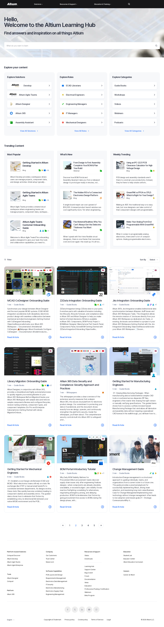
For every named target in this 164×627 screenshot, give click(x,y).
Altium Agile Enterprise (15, 565)
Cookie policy (83, 620)
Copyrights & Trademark (52, 620)
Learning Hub (89, 566)
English (9, 620)
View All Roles (80, 131)
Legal (109, 620)
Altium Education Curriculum (133, 562)
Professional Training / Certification (97, 589)
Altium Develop (12, 559)
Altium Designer (12, 578)
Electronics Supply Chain (54, 591)
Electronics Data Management (56, 581)
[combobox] (154, 259)
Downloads (89, 559)
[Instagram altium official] (96, 610)
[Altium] (12, 4)
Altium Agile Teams (13, 562)
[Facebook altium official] (68, 610)
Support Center (90, 570)
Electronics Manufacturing (55, 588)
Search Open (129, 4)
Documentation (90, 579)
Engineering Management (55, 594)
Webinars (88, 592)
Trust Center (50, 559)
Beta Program (89, 595)
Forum (87, 576)
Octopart (10, 581)
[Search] (156, 45)
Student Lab (127, 555)
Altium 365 (10, 594)
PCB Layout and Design (54, 575)
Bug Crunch (89, 573)
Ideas (87, 582)
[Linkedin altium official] (82, 610)
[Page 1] (63, 525)
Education (88, 586)
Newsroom (50, 562)
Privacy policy (69, 620)
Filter (9, 260)
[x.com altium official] (75, 610)
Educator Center (129, 559)
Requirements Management (56, 578)
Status (87, 555)
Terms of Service (97, 620)
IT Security (49, 584)
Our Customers (51, 555)
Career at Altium (129, 575)
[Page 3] (101, 525)
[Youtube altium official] (89, 610)
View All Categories (133, 131)
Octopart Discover (13, 555)
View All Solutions (27, 131)
